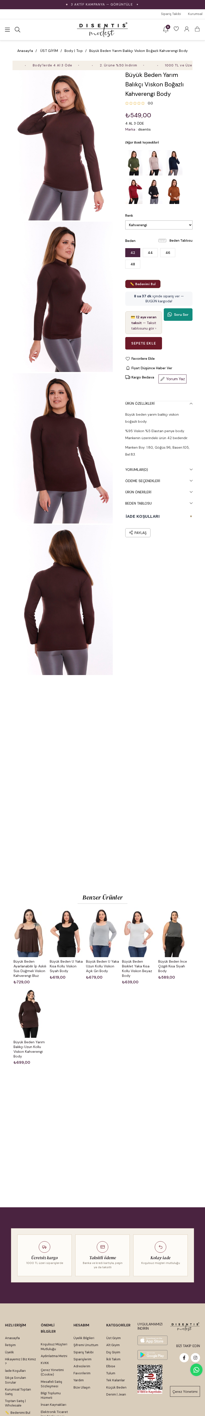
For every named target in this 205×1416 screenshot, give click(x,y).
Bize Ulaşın (82, 1387)
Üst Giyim (113, 1338)
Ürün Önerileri (138, 492)
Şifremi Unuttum (86, 1345)
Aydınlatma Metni (54, 1356)
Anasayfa (12, 1338)
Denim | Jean (116, 1394)
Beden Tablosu (181, 240)
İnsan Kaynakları (53, 1405)
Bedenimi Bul (20, 1413)
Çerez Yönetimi (185, 1391)
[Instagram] (195, 1357)
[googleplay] (153, 1355)
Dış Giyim (113, 1352)
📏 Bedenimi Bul (143, 284)
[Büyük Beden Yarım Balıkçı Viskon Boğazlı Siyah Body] (154, 191)
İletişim (10, 1345)
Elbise (110, 1366)
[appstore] (153, 1340)
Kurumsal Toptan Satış (18, 1391)
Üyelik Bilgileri (84, 1338)
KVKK (45, 1363)
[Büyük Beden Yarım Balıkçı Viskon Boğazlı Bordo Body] (134, 191)
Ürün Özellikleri (139, 403)
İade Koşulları (15, 1371)
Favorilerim (82, 1373)
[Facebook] (184, 1357)
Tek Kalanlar (115, 1380)
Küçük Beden (116, 1387)
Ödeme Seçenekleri (142, 481)
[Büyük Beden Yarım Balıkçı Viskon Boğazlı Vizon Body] (154, 163)
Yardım (79, 1380)
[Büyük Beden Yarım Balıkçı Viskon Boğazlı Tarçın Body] (174, 191)
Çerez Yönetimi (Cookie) (52, 1372)
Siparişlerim (83, 1359)
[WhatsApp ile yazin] (196, 1370)
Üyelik (9, 1352)
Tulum (110, 1373)
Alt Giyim (113, 1345)
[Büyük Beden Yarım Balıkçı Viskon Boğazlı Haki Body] (134, 163)
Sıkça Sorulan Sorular (15, 1380)
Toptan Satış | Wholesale (15, 1403)
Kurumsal (195, 14)
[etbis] (150, 1379)
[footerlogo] (185, 1326)
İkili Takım (113, 1359)
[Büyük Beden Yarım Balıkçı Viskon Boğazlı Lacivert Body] (174, 163)
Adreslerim (82, 1366)
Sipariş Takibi (171, 14)
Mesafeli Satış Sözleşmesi (51, 1384)
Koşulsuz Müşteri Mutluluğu (54, 1346)
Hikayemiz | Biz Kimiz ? (20, 1361)
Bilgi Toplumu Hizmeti (51, 1395)
